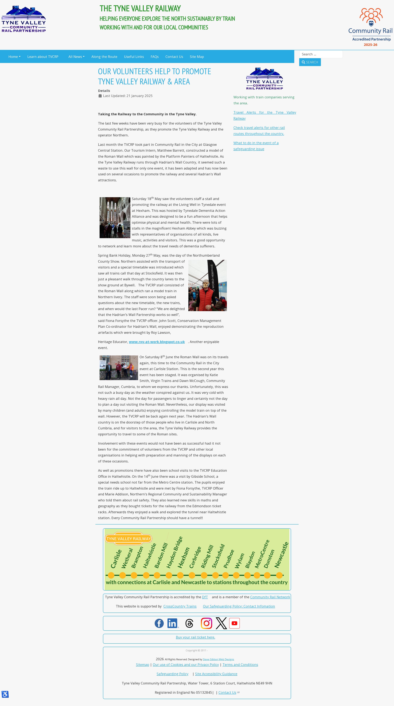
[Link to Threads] (191, 622)
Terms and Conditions (240, 664)
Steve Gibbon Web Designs (218, 659)
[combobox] (321, 54)
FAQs (155, 56)
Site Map (197, 56)
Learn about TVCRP (42, 56)
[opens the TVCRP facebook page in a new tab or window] (159, 622)
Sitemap (142, 664)
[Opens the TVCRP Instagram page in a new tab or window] (206, 622)
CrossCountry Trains (180, 606)
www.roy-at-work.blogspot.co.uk (157, 341)
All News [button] (75, 56)
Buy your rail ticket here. (195, 637)
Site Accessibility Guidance (216, 673)
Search (311, 62)
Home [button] (13, 56)
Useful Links (134, 56)
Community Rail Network (270, 597)
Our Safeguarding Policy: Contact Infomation (239, 606)
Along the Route (104, 56)
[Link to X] (229, 622)
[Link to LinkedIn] (175, 622)
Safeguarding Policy (172, 673)
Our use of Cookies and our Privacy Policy (186, 664)
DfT (205, 597)
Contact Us (174, 56)
